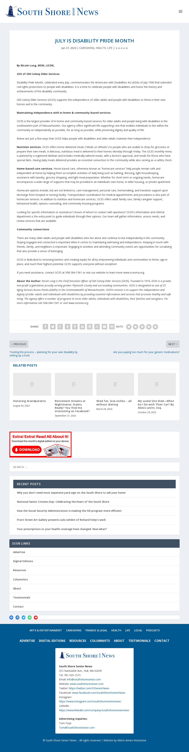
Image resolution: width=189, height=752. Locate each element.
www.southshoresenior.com (87, 684)
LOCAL (138, 630)
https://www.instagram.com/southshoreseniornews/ (90, 701)
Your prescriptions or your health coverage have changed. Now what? (62, 529)
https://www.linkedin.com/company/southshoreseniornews (94, 710)
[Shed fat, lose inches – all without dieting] (115, 384)
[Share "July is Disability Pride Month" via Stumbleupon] (97, 326)
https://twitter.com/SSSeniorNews (89, 688)
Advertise (19, 552)
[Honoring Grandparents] (32, 384)
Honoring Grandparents (29, 401)
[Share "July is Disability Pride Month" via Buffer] (89, 326)
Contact (18, 606)
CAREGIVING (86, 48)
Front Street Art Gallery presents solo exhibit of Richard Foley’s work (61, 520)
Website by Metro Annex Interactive (125, 740)
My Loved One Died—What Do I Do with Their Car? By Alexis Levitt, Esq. (156, 404)
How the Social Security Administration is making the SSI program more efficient (69, 510)
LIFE (109, 48)
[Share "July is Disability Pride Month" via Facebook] (45, 326)
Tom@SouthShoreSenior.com (77, 727)
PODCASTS (153, 630)
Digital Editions (23, 561)
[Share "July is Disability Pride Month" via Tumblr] (67, 326)
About (17, 588)
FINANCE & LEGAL (96, 630)
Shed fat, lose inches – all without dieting (114, 402)
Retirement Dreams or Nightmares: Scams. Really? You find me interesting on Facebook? (72, 406)
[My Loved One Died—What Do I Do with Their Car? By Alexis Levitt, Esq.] (157, 384)
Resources (19, 570)
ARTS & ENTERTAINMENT (46, 630)
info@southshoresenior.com (84, 679)
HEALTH (101, 48)
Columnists (20, 579)
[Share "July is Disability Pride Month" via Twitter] (52, 326)
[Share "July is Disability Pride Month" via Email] (104, 326)
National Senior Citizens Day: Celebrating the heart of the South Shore (63, 501)
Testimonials (21, 597)
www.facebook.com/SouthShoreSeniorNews (98, 692)
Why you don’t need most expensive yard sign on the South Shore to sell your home (71, 492)
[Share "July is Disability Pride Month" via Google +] (60, 326)
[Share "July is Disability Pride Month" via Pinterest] (75, 326)
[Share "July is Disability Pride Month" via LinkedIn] (82, 326)
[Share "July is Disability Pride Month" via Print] (112, 326)
